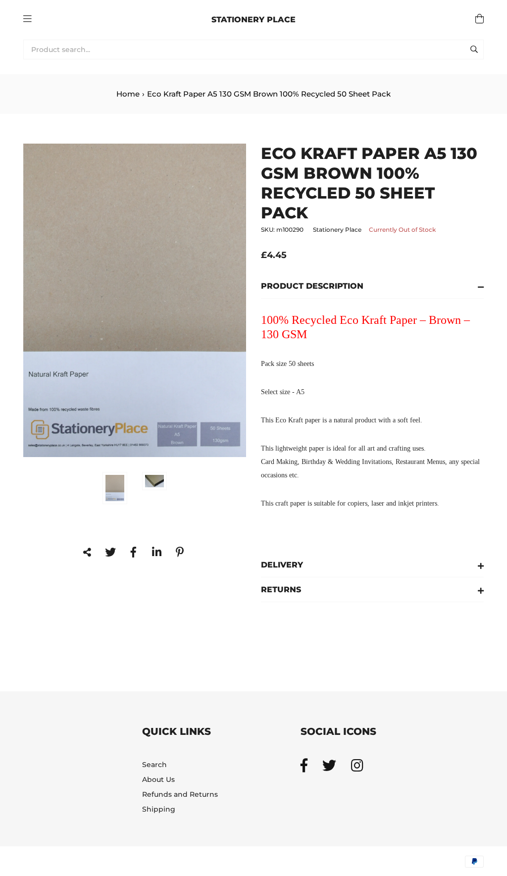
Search (154, 764)
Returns (281, 589)
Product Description (312, 286)
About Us (158, 779)
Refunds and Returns (180, 794)
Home (128, 94)
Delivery (282, 564)
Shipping (158, 809)
